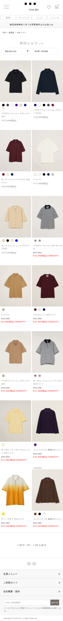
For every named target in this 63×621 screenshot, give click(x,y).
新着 (8, 17)
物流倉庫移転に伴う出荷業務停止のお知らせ (31, 24)
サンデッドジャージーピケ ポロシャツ (15, 181)
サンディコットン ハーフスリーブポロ (15, 247)
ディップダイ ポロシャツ (12, 518)
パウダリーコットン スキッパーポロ (15, 115)
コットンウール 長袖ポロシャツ (47, 449)
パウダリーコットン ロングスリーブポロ (47, 111)
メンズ (39, 17)
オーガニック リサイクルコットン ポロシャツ (15, 451)
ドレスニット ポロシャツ (44, 314)
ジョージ (37, 179)
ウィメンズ (23, 17)
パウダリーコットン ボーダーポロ (47, 247)
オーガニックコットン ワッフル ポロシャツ (47, 382)
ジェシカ (55, 17)
